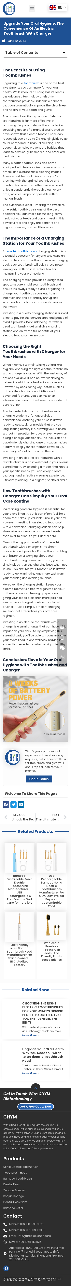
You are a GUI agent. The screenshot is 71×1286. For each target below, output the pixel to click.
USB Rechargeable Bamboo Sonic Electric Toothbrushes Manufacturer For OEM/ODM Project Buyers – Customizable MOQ (51, 891)
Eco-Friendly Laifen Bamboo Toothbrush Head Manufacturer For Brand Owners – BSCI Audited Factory (19, 955)
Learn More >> (30, 1035)
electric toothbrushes (22, 251)
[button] (32, 8)
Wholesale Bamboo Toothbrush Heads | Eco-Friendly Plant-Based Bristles (51, 951)
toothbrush (31, 83)
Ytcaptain (50, 1280)
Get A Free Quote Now (35, 1107)
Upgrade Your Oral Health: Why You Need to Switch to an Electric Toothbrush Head (43, 1055)
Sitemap (31, 1280)
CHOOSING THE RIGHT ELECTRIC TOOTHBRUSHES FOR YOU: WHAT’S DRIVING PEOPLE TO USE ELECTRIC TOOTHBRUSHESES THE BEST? (43, 1013)
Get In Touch (39, 779)
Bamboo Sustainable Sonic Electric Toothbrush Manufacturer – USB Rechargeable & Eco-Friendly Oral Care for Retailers (19, 889)
